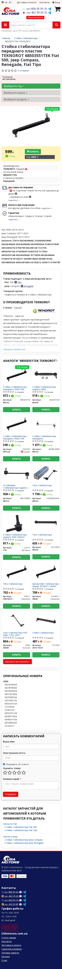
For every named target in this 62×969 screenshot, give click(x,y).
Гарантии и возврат (12, 949)
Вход (57, 2)
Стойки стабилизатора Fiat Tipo (21, 830)
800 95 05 (35, 8)
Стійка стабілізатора (43, 633)
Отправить (10, 794)
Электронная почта (14, 752)
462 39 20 (35, 12)
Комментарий (12, 778)
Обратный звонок (35, 17)
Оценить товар (11, 768)
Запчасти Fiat (10, 823)
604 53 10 (12, 900)
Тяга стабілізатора (42, 485)
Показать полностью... (14, 349)
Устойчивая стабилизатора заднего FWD (15, 486)
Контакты (44, 2)
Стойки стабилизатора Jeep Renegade (24, 842)
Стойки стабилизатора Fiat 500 (21, 827)
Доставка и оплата (26, 2)
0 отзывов (23, 70)
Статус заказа (9, 937)
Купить (34, 151)
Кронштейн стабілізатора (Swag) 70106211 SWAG (45, 585)
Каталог (6, 956)
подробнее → (14, 200)
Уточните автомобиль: (9, 77)
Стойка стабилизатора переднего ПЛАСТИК (15, 388)
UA (5, 2)
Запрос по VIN (9, 929)
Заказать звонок (9, 926)
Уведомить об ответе (17, 764)
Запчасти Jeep (10, 836)
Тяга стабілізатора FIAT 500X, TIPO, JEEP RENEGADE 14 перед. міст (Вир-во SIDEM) (16, 634)
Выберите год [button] (13, 86)
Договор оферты (10, 952)
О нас (4, 960)
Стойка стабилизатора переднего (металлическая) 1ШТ (44, 437)
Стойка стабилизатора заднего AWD (44, 388)
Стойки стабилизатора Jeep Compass (24, 839)
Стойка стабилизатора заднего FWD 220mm (15, 536)
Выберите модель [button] (15, 99)
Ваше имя (8, 741)
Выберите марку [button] (15, 92)
